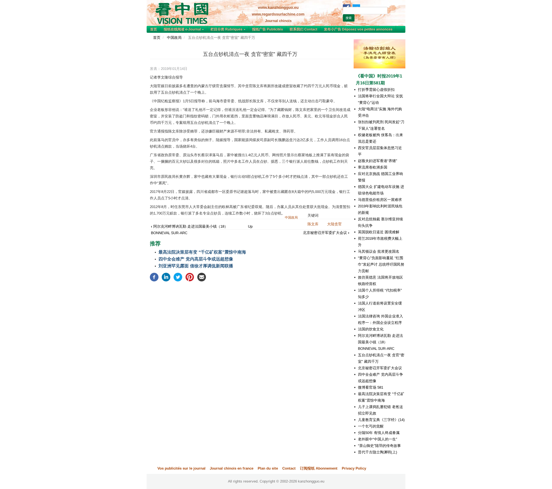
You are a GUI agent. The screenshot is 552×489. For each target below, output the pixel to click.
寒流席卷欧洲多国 (372, 167)
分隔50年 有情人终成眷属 (379, 433)
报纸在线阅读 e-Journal (183, 29)
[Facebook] (154, 277)
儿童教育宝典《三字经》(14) (381, 420)
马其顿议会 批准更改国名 (378, 251)
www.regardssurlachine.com (278, 14)
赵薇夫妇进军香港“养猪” (377, 161)
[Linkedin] (166, 277)
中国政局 (174, 38)
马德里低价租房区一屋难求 (380, 200)
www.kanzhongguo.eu (278, 7)
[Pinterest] (189, 277)
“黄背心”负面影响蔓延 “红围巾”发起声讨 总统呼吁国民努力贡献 (381, 264)
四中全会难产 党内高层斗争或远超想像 (195, 259)
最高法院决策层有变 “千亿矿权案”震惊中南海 (202, 252)
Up (250, 226)
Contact (289, 468)
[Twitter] (178, 277)
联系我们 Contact (303, 29)
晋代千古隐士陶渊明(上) (377, 452)
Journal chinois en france (231, 468)
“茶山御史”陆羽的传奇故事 (379, 446)
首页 (153, 29)
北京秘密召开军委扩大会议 (326, 233)
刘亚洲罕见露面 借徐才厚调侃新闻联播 (195, 265)
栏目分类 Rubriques (226, 29)
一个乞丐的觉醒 (371, 426)
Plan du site (268, 468)
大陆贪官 (334, 224)
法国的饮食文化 (371, 329)
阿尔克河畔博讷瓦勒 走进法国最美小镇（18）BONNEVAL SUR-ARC (380, 342)
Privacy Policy (354, 468)
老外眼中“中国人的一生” (377, 439)
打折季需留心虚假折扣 (376, 90)
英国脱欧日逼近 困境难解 (378, 232)
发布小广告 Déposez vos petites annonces (358, 29)
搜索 (349, 18)
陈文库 (312, 224)
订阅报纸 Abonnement (318, 468)
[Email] (201, 277)
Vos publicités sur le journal (181, 468)
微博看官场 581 (370, 387)
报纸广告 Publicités (267, 29)
